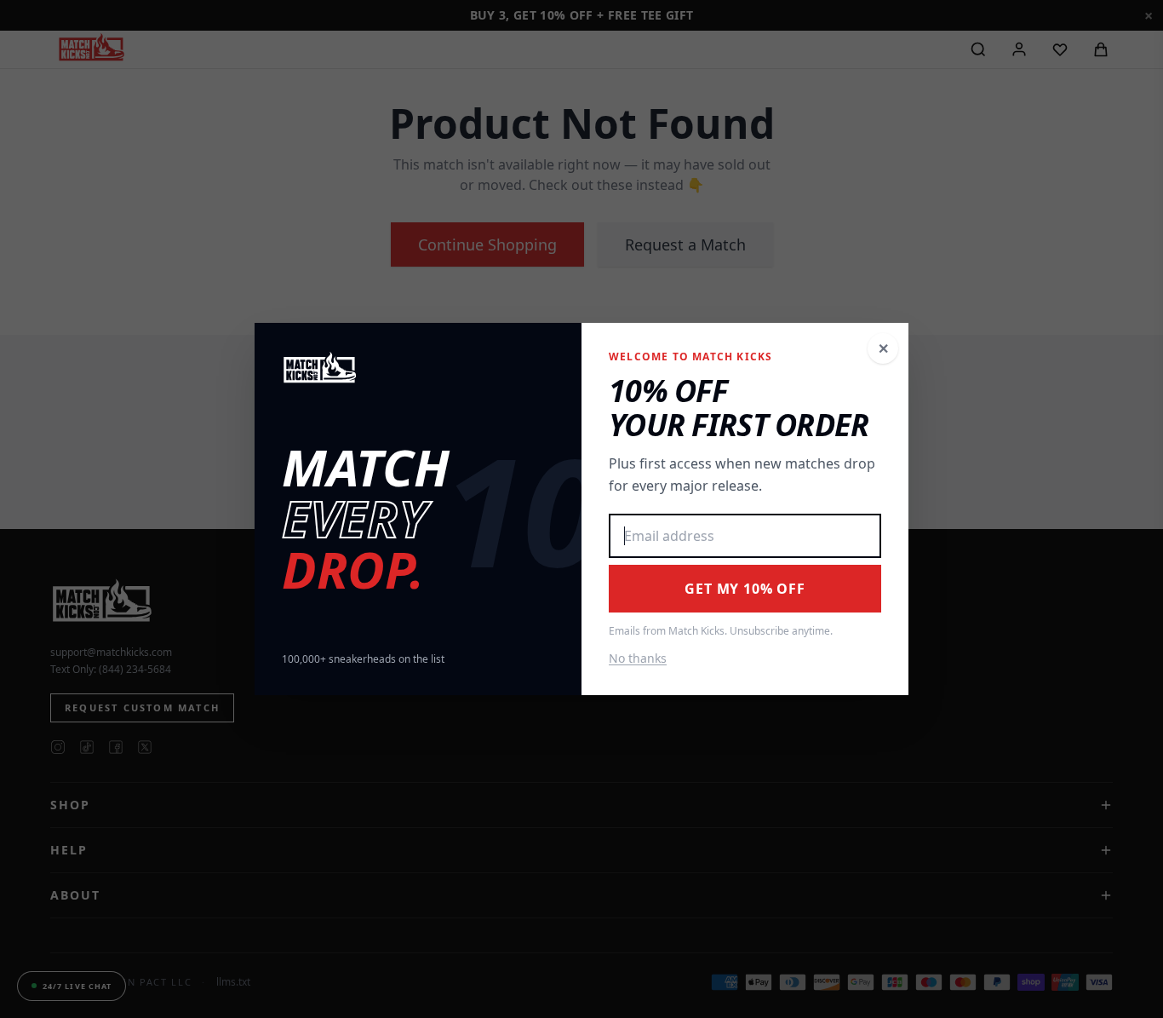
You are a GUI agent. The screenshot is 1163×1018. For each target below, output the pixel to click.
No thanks (638, 658)
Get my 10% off (745, 588)
